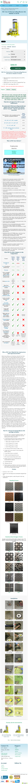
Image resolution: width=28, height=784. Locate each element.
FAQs (16, 747)
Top (8, 740)
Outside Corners (7, 59)
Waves (19, 592)
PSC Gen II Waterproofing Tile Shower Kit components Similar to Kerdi (18, 735)
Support (17, 5)
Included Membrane (7, 57)
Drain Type (8, 51)
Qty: (2, 68)
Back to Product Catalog (15, 740)
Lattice (19, 582)
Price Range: (4, 46)
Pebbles (9, 571)
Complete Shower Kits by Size (8, 9)
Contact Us (24, 5)
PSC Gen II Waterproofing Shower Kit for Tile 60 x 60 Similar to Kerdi (6, 735)
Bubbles (18, 561)
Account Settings (4, 768)
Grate (9, 54)
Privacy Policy (18, 754)
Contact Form (17, 756)
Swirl (9, 592)
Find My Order (4, 770)
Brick (9, 551)
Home (3, 5)
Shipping (16, 749)
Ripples (9, 582)
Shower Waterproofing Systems (11, 8)
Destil (19, 571)
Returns (16, 751)
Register (2, 766)
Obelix (9, 561)
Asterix (18, 551)
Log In (2, 765)
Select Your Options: (6, 48)
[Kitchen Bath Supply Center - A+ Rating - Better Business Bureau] (4, 777)
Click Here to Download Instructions (14, 152)
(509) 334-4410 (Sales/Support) (4, 754)
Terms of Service (18, 753)
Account (10, 5)
